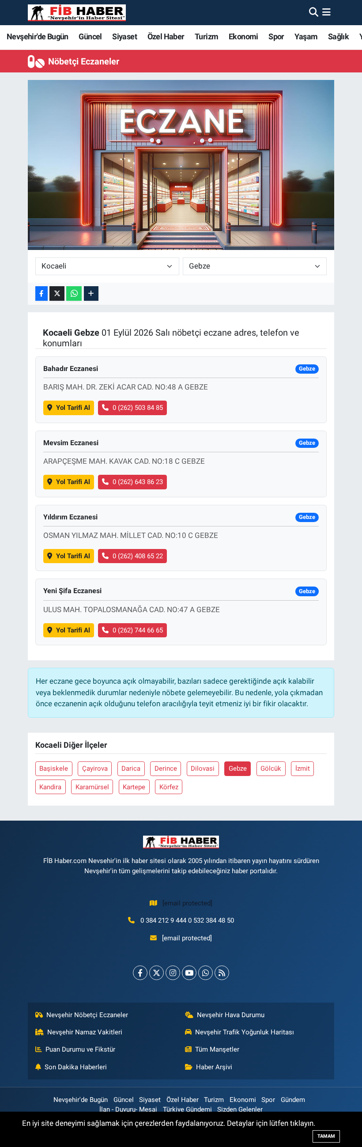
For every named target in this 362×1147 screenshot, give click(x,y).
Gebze (238, 768)
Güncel (90, 36)
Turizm (206, 36)
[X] (156, 972)
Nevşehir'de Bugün (37, 36)
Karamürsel (92, 787)
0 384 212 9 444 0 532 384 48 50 (187, 920)
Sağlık (338, 36)
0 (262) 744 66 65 (138, 630)
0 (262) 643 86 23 (138, 482)
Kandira (50, 787)
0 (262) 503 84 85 (138, 408)
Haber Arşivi (214, 1067)
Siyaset (124, 36)
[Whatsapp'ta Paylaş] (74, 293)
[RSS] (222, 972)
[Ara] (313, 12)
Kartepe (134, 787)
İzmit (302, 768)
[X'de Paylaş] (56, 293)
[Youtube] (189, 972)
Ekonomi (243, 36)
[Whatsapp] (205, 972)
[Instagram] (173, 972)
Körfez (168, 787)
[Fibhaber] (77, 12)
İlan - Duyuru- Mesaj (128, 1109)
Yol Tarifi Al (73, 408)
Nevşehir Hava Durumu (230, 1015)
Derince (166, 768)
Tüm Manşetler (217, 1049)
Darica (130, 768)
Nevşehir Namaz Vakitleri (84, 1032)
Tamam (326, 1136)
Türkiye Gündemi (187, 1109)
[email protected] (187, 903)
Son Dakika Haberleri (76, 1067)
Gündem (293, 1100)
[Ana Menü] (326, 12)
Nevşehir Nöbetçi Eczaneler (87, 1015)
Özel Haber (166, 36)
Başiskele (53, 768)
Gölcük (270, 768)
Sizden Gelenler (240, 1109)
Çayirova (95, 768)
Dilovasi (203, 768)
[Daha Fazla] (91, 293)
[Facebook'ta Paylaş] (41, 293)
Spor (276, 36)
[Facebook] (140, 972)
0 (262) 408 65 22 (138, 556)
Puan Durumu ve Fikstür (80, 1049)
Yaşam (305, 36)
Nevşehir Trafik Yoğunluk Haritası (244, 1032)
